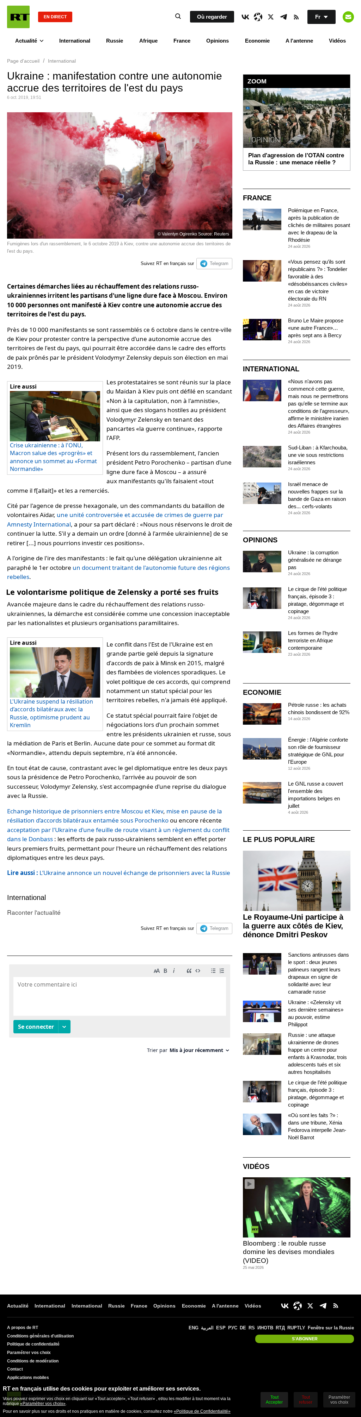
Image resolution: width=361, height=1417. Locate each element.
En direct (55, 16)
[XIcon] (270, 17)
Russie (114, 41)
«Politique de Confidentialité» (202, 1411)
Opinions (217, 41)
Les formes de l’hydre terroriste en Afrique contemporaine (313, 640)
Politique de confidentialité (33, 1344)
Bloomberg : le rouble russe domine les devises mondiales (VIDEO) (289, 1252)
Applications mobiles (28, 1377)
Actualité (26, 41)
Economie (257, 41)
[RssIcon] (296, 17)
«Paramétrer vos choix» (43, 1403)
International (74, 41)
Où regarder (212, 17)
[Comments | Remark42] (119, 1011)
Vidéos (337, 41)
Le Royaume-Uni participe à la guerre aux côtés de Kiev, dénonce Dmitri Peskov (293, 926)
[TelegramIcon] (283, 17)
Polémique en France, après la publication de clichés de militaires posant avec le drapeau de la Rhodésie (319, 225)
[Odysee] (258, 17)
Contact (15, 1369)
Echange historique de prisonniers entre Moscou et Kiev (85, 811)
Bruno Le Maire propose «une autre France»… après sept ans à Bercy (315, 327)
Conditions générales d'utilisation (40, 1336)
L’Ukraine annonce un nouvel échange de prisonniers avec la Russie (118, 873)
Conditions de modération (33, 1361)
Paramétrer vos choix (29, 1352)
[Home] (18, 17)
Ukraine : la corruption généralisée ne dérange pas (315, 559)
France (181, 41)
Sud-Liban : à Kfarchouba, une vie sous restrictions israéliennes (318, 455)
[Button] (348, 17)
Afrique (148, 41)
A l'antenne (299, 41)
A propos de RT (22, 1327)
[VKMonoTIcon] (245, 17)
